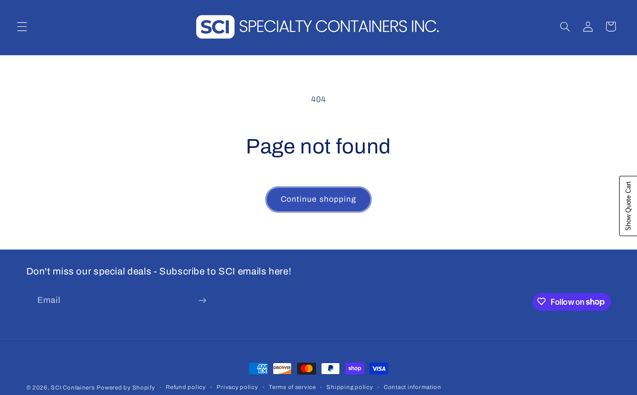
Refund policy (186, 388)
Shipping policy (349, 388)
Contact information (412, 388)
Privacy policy (237, 388)
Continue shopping (318, 199)
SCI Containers (73, 388)
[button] (21, 26)
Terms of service (292, 388)
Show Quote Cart (628, 206)
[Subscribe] (202, 300)
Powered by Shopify (126, 388)
